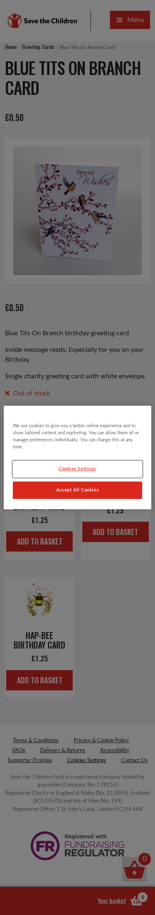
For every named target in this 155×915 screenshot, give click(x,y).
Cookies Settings (77, 469)
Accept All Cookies (77, 490)
